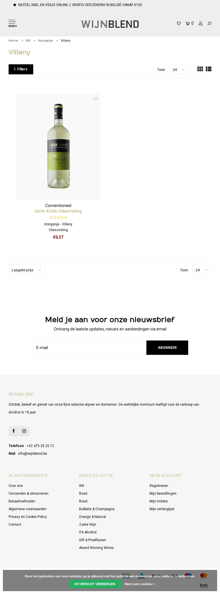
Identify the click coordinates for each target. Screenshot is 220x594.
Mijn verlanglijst (162, 509)
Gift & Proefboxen (92, 540)
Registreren (159, 486)
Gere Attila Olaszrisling (58, 211)
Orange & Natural (92, 517)
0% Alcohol (88, 532)
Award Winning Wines (96, 548)
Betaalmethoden (22, 501)
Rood (83, 501)
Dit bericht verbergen (94, 584)
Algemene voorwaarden (27, 509)
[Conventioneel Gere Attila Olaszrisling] (58, 146)
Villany (65, 40)
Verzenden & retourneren (28, 494)
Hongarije (45, 40)
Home (13, 40)
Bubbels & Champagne (97, 509)
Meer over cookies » (139, 584)
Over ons (16, 486)
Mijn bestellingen (163, 494)
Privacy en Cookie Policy (28, 517)
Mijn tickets (159, 501)
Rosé (83, 494)
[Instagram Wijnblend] (24, 431)
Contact (15, 525)
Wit (28, 40)
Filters (22, 69)
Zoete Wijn (87, 525)
